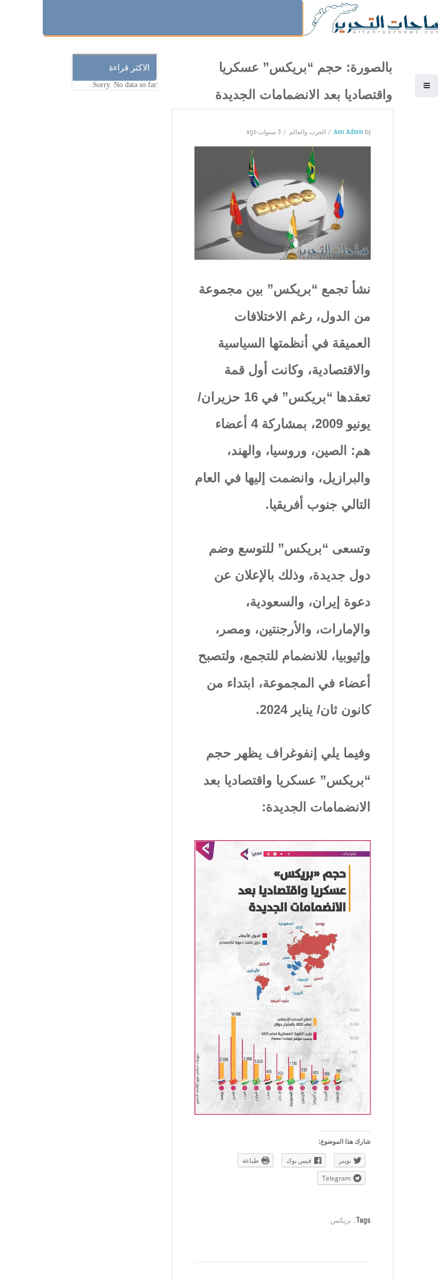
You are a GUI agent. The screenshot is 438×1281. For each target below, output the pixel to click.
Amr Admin (348, 132)
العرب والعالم (307, 132)
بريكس (341, 1220)
